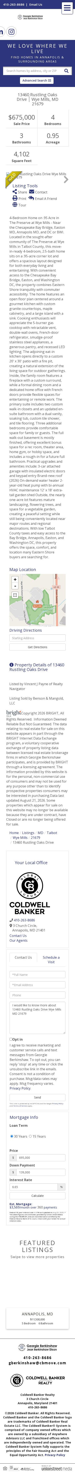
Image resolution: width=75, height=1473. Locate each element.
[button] (66, 70)
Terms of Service (20, 1106)
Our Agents (19, 940)
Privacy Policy (20, 1088)
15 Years (39, 1136)
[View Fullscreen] (15, 595)
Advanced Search (34, 80)
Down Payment (22, 1165)
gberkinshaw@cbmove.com (37, 1363)
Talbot (52, 832)
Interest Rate (21, 1180)
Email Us (35, 4)
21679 (35, 837)
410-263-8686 (13, 4)
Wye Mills (20, 837)
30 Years (20, 1136)
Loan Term (19, 1125)
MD (40, 832)
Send (37, 1097)
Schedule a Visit (51, 960)
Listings (28, 832)
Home (14, 832)
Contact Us (18, 935)
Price (14, 1150)
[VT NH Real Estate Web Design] (57, 1467)
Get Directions (37, 647)
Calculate (37, 1196)
